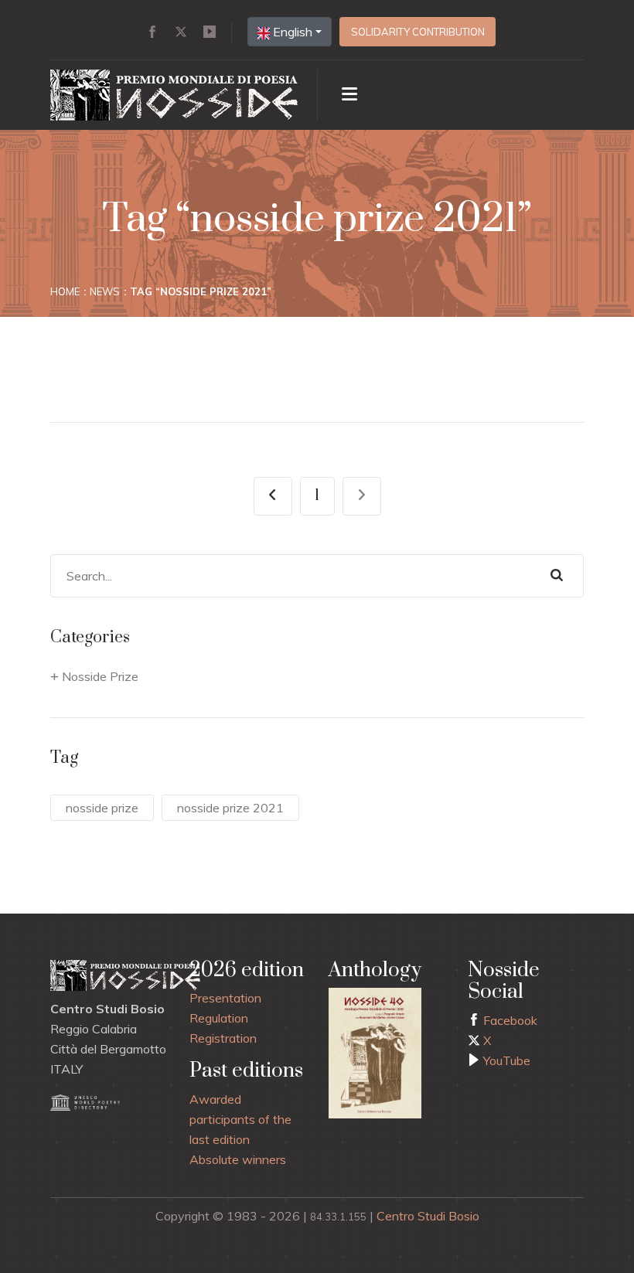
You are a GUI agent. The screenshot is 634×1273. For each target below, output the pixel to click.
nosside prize (102, 807)
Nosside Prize (100, 676)
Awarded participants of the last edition (240, 1119)
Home (65, 291)
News (105, 291)
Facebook (508, 1020)
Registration (223, 1038)
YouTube (505, 1060)
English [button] (291, 31)
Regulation (218, 1018)
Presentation (225, 998)
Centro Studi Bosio (428, 1216)
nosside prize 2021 (230, 807)
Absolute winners (237, 1159)
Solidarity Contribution (418, 32)
